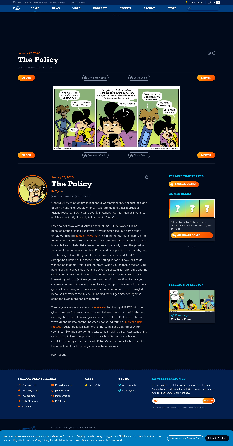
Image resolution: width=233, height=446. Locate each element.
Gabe (45, 67)
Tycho (52, 67)
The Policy (71, 184)
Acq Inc (18, 2)
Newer (206, 78)
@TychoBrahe (129, 385)
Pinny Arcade (59, 2)
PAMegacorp (28, 396)
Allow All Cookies (217, 438)
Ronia (78, 196)
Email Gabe (95, 385)
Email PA (26, 406)
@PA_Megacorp (30, 390)
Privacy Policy (199, 407)
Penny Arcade (62, 396)
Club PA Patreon (30, 401)
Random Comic (185, 184)
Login (190, 2)
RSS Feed (60, 401)
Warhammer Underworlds (29, 67)
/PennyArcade (29, 385)
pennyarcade (62, 390)
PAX (29, 2)
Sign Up (198, 2)
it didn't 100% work (88, 235)
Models (87, 196)
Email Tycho (128, 390)
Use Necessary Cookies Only (185, 438)
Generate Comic (188, 235)
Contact (82, 2)
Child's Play (42, 2)
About (73, 2)
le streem (100, 307)
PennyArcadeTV (63, 385)
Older (26, 78)
